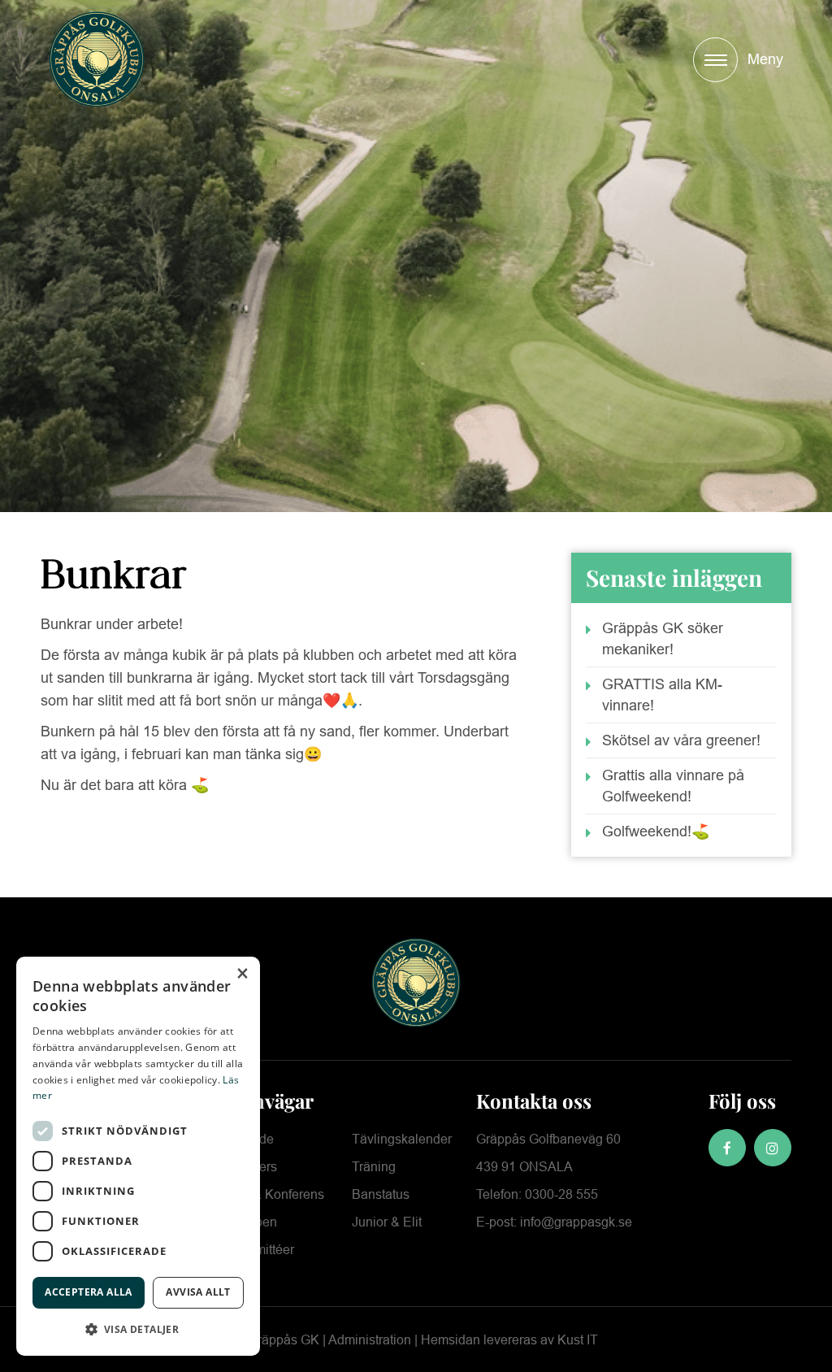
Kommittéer (261, 1250)
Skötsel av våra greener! (681, 740)
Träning (374, 1167)
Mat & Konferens (276, 1194)
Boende (251, 1139)
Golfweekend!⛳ (655, 831)
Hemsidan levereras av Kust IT (509, 1340)
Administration (369, 1340)
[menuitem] (738, 59)
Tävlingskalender (402, 1139)
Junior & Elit (387, 1222)
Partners (252, 1167)
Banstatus (381, 1194)
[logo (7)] (97, 59)
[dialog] (138, 1156)
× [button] (242, 974)
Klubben (252, 1222)
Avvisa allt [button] (198, 1292)
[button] (138, 1329)
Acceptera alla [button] (88, 1292)
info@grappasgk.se (574, 1222)
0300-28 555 (561, 1194)
